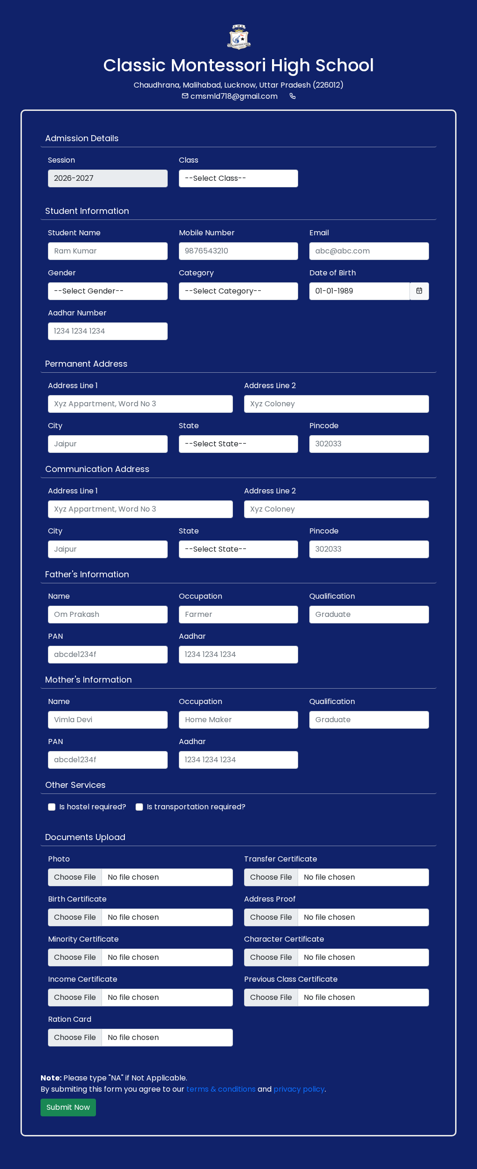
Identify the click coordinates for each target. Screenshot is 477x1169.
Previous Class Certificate (291, 979)
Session (61, 160)
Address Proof (270, 899)
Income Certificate (82, 979)
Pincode (324, 425)
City (55, 425)
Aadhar (192, 636)
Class (188, 160)
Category (196, 272)
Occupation (200, 596)
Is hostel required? (92, 806)
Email (319, 232)
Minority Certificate (83, 939)
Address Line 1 (73, 385)
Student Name (74, 232)
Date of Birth (332, 272)
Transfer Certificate (280, 859)
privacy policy (299, 1089)
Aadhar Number (77, 313)
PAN (55, 636)
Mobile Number (207, 232)
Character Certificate (284, 939)
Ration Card (69, 1019)
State (189, 425)
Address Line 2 (270, 385)
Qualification (332, 596)
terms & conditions (221, 1089)
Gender (62, 272)
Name (59, 596)
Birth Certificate (77, 899)
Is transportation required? (196, 806)
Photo (59, 859)
